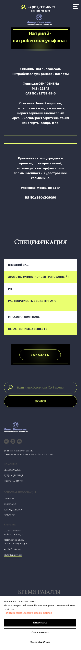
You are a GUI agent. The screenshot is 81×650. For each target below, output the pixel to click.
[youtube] (19, 441)
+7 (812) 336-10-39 (41, 7)
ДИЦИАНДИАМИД (13, 475)
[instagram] (12, 441)
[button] (40, 355)
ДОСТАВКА (10, 504)
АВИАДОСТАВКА (13, 509)
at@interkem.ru (40, 10)
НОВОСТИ (9, 515)
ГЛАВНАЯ (9, 498)
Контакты (10, 524)
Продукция (10, 463)
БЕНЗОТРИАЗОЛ (12, 469)
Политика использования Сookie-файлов (28, 613)
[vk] (6, 441)
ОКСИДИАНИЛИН (13, 481)
